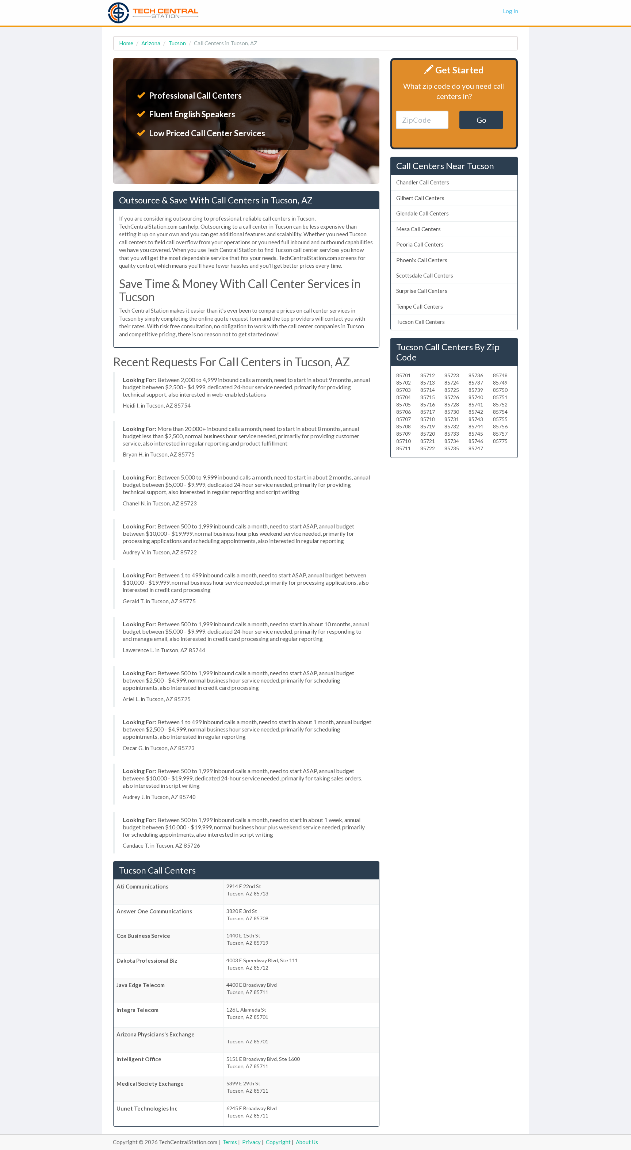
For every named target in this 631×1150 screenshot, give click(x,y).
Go (481, 119)
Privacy (251, 1142)
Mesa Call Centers (418, 229)
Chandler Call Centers (422, 182)
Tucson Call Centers (420, 321)
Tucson (177, 43)
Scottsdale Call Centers (424, 275)
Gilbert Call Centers (420, 198)
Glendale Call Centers (422, 213)
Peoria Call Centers (420, 244)
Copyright (278, 1142)
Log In (510, 11)
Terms (229, 1142)
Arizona (150, 43)
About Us (307, 1142)
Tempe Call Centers (419, 306)
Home (126, 43)
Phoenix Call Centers (421, 260)
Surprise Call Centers (421, 290)
